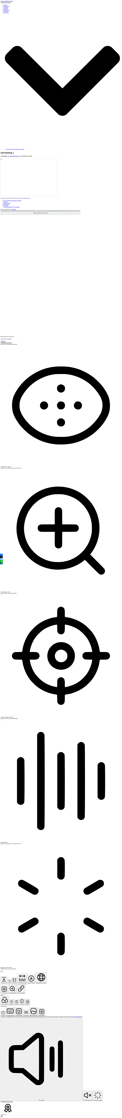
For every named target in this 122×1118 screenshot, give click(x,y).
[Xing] (1, 563)
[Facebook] (1, 555)
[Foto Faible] (7, 1)
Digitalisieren (6, 6)
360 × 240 (22, 198)
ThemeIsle (13, 209)
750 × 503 (17, 198)
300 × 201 (11, 198)
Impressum (5, 205)
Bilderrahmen (6, 10)
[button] (4, 980)
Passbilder (5, 8)
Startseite (6, 201)
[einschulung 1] (29, 195)
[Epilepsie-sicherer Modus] (1, 970)
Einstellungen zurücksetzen (6, 1101)
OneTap (9, 339)
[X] (1, 557)
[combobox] (40, 212)
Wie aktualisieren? (78, 1016)
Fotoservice (6, 11)
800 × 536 (27, 198)
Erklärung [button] (3, 341)
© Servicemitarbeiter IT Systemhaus (11, 207)
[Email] (1, 559)
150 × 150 (6, 198)
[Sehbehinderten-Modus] (1, 469)
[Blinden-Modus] (1, 845)
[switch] (1, 469)
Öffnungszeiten (6, 203)
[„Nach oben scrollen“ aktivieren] (2, 1116)
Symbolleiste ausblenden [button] (6, 342)
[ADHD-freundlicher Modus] (1, 719)
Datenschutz (6, 204)
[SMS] (1, 561)
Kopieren (5, 5)
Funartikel (5, 7)
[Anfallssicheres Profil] (1, 594)
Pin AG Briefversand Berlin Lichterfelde (15, 149)
